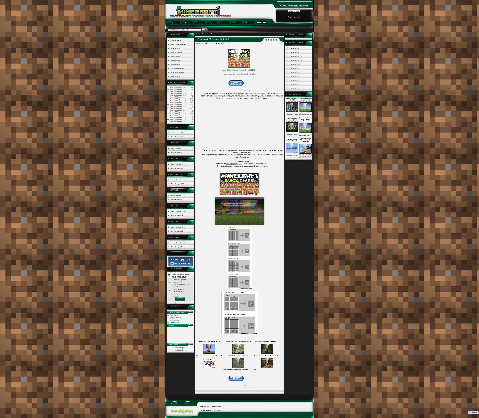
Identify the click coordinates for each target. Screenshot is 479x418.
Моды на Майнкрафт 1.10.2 (181, 87)
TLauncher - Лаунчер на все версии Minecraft (305, 119)
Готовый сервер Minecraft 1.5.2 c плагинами (305, 140)
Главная (174, 22)
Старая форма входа (294, 17)
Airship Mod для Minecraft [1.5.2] (209, 341)
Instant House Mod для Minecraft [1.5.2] (238, 341)
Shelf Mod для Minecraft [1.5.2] (238, 355)
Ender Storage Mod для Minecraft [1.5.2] (267, 341)
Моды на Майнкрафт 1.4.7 (181, 114)
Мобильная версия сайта (213, 406)
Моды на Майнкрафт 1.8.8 (181, 95)
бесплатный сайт (181, 404)
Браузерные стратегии (180, 279)
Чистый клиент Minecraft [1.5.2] (292, 139)
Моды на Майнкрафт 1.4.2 (181, 121)
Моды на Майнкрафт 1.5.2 (181, 108)
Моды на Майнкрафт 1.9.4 (181, 89)
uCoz (189, 404)
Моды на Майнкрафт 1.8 (181, 97)
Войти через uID (294, 11)
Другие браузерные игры (181, 284)
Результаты (170, 302)
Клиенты (236, 22)
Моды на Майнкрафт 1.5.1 (181, 110)
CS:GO (176, 286)
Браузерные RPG (178, 282)
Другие (176, 296)
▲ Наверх (473, 412)
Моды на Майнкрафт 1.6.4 (181, 102)
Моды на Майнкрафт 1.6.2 (181, 104)
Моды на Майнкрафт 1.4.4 (181, 119)
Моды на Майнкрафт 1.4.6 (181, 115)
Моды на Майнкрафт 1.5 (181, 112)
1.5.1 (234, 155)
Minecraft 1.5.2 (223, 155)
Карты (212, 22)
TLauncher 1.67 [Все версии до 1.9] (305, 99)
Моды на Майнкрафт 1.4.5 (181, 117)
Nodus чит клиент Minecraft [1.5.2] (292, 119)
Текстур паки (199, 22)
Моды (187, 22)
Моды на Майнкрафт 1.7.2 (181, 100)
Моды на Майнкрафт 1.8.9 (181, 93)
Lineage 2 (176, 294)
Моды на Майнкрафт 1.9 (181, 91)
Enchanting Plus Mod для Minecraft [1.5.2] (267, 355)
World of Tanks (178, 291)
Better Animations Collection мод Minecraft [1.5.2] (211, 355)
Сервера (248, 22)
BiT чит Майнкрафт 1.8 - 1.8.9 (292, 99)
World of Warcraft (179, 289)
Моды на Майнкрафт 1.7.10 (181, 99)
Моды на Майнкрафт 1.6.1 (181, 106)
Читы (224, 22)
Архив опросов (178, 302)
